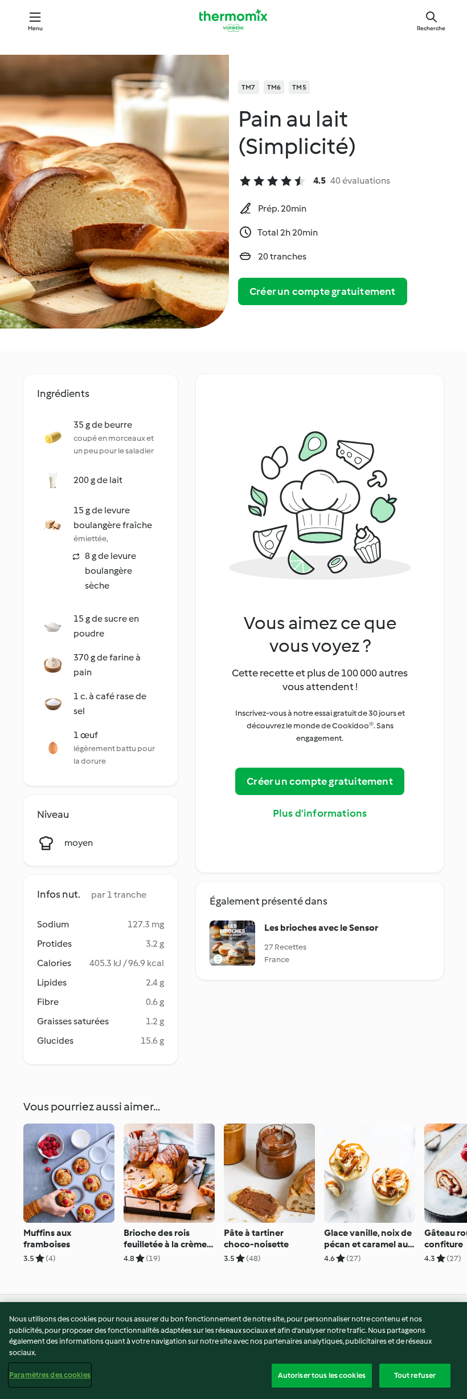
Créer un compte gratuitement (322, 291)
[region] (233, 1350)
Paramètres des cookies (50, 1374)
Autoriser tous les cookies (322, 1375)
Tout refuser (415, 1375)
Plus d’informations (320, 813)
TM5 (299, 87)
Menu (35, 28)
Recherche (431, 28)
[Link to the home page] (233, 20)
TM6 (274, 87)
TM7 (248, 87)
